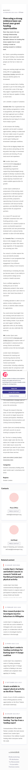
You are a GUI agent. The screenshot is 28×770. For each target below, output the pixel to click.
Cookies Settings (14, 396)
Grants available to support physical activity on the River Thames (13, 689)
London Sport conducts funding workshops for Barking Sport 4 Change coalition (13, 651)
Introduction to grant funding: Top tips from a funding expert (13, 720)
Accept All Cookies (14, 392)
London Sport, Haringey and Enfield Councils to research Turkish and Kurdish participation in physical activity (13, 574)
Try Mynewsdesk (14, 762)
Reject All (14, 388)
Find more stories (14, 767)
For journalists (14, 764)
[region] (14, 385)
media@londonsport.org (14, 514)
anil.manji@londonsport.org (14, 549)
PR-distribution (14, 759)
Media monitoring (14, 757)
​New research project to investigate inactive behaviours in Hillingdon (13, 613)
